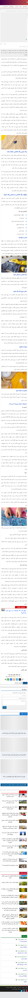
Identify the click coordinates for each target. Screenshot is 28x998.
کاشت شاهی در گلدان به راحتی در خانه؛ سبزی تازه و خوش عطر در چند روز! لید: (10, 930)
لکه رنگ (16, 683)
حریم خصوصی (24, 989)
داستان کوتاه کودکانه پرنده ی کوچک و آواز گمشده (10, 890)
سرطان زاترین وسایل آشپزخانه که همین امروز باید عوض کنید (10, 909)
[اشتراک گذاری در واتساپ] (8, 679)
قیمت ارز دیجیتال (22, 953)
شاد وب (25, 970)
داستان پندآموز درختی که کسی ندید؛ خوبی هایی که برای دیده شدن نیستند (10, 903)
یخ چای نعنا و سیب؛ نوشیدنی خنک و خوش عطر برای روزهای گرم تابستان (10, 923)
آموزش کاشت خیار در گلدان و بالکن (10, 882)
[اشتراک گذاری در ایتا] (14, 679)
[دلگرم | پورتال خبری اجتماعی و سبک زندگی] (26, 2)
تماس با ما (19, 987)
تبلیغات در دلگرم (13, 987)
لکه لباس (20, 683)
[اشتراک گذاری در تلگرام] (17, 679)
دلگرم (25, 982)
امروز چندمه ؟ (23, 941)
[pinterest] (26, 991)
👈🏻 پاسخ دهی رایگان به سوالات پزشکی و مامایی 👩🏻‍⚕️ (14, 785)
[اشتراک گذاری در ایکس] (20, 679)
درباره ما (23, 987)
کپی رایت (7, 987)
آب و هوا (19, 989)
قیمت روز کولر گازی (22, 964)
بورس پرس (24, 959)
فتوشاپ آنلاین (14, 989)
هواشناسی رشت (23, 976)
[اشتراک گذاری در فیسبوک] (11, 679)
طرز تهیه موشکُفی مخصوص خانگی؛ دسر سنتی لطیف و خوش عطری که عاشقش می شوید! (10, 916)
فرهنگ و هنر (23, 947)
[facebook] (24, 991)
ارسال (4, 707)
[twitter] (21, 991)
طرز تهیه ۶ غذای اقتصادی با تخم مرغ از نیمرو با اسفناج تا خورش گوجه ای (10, 896)
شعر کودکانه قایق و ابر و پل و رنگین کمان (10, 877)
